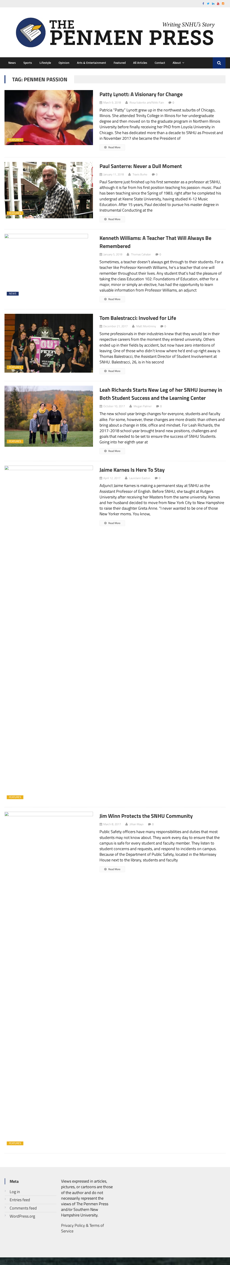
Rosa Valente (138, 102)
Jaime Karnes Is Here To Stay (132, 470)
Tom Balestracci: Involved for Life (138, 318)
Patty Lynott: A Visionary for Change (141, 94)
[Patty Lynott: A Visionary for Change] (48, 117)
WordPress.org (22, 1216)
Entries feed (20, 1200)
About (177, 62)
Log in (15, 1191)
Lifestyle (45, 62)
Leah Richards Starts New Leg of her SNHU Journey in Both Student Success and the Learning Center (161, 394)
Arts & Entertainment (91, 62)
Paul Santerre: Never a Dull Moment (141, 166)
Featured (120, 62)
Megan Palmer (143, 406)
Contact (160, 62)
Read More (114, 147)
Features (15, 140)
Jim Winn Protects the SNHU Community (146, 816)
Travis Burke (140, 174)
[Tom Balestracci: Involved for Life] (48, 343)
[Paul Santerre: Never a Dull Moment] (48, 190)
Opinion (64, 62)
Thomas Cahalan (141, 254)
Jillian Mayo (137, 824)
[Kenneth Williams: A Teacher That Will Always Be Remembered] (48, 266)
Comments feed (23, 1208)
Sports (27, 62)
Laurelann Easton (139, 478)
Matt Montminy (146, 326)
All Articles (140, 62)
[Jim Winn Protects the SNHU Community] (48, 980)
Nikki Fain (158, 102)
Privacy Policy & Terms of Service (82, 1228)
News (12, 62)
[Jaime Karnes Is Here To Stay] (48, 634)
